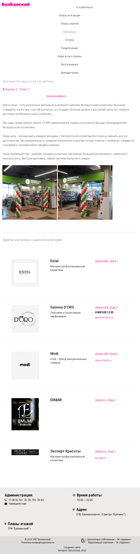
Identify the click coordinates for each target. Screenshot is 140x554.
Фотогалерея (69, 64)
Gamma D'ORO (62, 307)
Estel (54, 261)
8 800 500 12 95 (104, 312)
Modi (54, 354)
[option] (29, 192)
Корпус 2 (11, 89)
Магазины (69, 31)
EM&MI (56, 400)
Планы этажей (70, 23)
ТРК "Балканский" (18, 528)
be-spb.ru (100, 457)
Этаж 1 (24, 89)
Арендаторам (69, 72)
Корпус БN (101, 260)
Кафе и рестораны (70, 56)
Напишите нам (17, 503)
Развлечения (69, 48)
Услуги (69, 40)
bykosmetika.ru (56, 96)
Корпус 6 (100, 451)
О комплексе (84, 7)
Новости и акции (69, 15)
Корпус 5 (100, 399)
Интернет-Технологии (69, 550)
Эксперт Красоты (65, 451)
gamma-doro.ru (104, 317)
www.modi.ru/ (103, 360)
